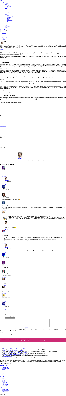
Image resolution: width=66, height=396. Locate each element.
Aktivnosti (8, 18)
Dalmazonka (20, 158)
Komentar (2, 327)
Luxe (7, 7)
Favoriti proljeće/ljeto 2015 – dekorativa (22, 348)
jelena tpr (4, 305)
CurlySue (4, 280)
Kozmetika (4, 379)
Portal (3, 2)
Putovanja (8, 13)
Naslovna (6, 3)
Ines (3, 213)
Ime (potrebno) (2, 314)
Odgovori (4, 176)
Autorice (8, 15)
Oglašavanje (9, 21)
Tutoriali (6, 8)
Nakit (3, 383)
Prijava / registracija (10, 16)
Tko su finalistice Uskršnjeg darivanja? (22, 354)
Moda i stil (6, 24)
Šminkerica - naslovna (6, 367)
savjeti (8, 150)
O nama (6, 14)
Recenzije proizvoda (5, 368)
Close (19, 151)
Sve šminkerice (9, 17)
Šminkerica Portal (3, 365)
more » (26, 327)
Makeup (8, 5)
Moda (3, 36)
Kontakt (8, 19)
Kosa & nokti (9, 6)
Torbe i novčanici (5, 384)
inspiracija (4, 150)
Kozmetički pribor (5, 385)
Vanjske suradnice (9, 20)
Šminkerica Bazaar (3, 376)
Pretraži (1, 29)
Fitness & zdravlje (7, 10)
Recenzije (6, 9)
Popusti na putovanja (5, 390)
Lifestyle (6, 11)
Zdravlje (12, 150)
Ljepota (6, 4)
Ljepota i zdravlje (5, 389)
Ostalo (6, 27)
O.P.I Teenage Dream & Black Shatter (22, 352)
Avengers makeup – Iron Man (18, 350)
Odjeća (3, 380)
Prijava (4, 29)
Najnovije (4, 378)
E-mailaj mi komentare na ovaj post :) (8, 334)
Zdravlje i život (7, 26)
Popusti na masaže (5, 391)
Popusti (1, 387)
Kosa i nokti (7, 25)
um (9, 150)
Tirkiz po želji (10, 356)
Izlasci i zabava (9, 12)
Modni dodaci (4, 382)
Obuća (3, 381)
